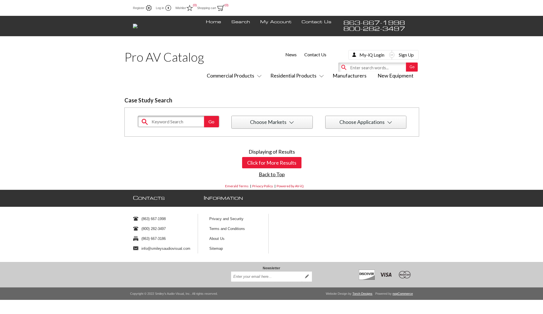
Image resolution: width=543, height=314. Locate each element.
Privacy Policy (262, 186)
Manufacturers (350, 75)
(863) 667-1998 (153, 219)
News (291, 54)
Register (139, 8)
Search (240, 22)
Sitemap (216, 248)
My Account (275, 22)
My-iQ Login (371, 54)
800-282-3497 (374, 29)
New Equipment (395, 75)
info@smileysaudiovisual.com (165, 248)
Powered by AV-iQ (290, 186)
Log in (160, 8)
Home (213, 22)
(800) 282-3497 (153, 229)
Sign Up (406, 54)
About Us (217, 238)
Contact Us (316, 22)
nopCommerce (403, 293)
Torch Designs (362, 293)
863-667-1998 (374, 23)
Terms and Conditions (227, 229)
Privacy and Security (226, 219)
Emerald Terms (237, 186)
